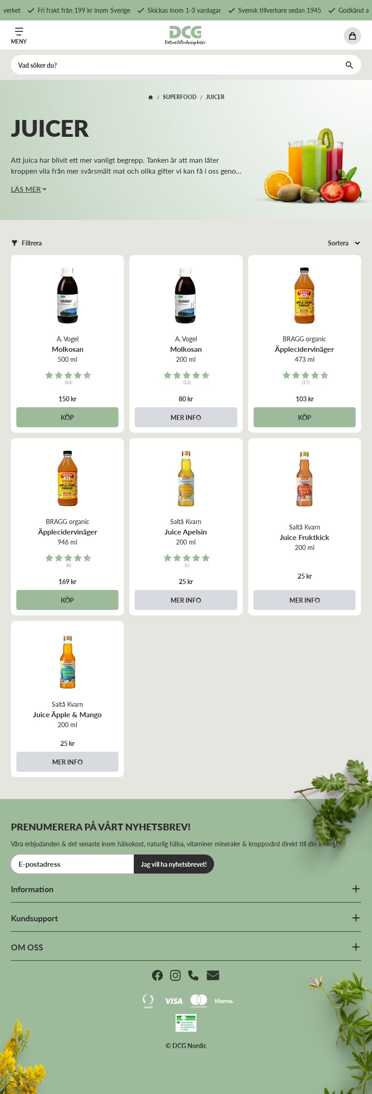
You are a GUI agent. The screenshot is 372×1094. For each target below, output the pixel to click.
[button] (26, 243)
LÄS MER (26, 189)
